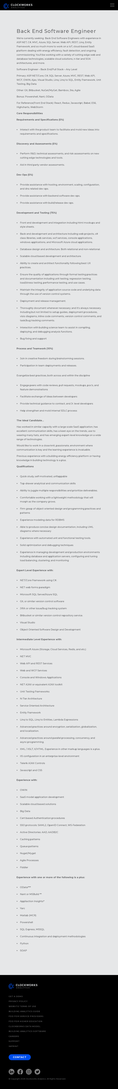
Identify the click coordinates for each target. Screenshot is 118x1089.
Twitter (37, 1072)
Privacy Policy (18, 1001)
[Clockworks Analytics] (23, 987)
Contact (19, 1057)
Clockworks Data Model (24, 1026)
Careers (14, 1036)
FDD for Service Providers (26, 1016)
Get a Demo (16, 996)
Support (14, 1041)
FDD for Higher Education (25, 1021)
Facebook (20, 1072)
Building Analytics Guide (24, 1011)
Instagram (29, 1072)
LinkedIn (11, 1072)
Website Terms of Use (22, 1006)
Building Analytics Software (27, 1031)
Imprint (13, 1046)
